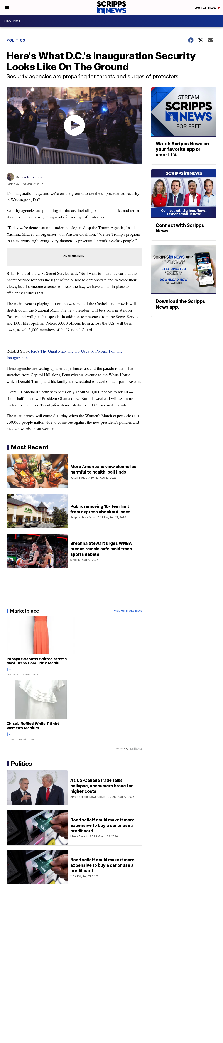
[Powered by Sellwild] (136, 748)
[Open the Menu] (6, 7)
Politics (16, 40)
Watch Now (206, 8)
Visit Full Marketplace (128, 610)
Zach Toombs (31, 177)
